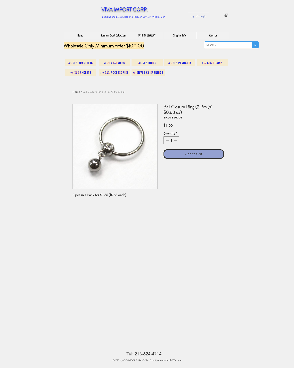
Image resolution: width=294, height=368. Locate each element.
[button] (226, 15)
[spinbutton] (171, 140)
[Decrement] (167, 140)
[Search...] (255, 45)
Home (76, 91)
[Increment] (176, 140)
